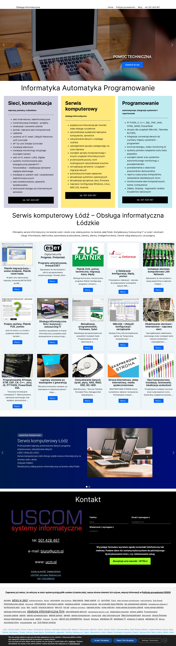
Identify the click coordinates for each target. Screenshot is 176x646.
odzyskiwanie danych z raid (98, 612)
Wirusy (162, 619)
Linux (23, 607)
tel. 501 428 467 (31, 200)
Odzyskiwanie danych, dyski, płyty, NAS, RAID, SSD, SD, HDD (88, 382)
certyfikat (105, 600)
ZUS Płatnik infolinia (46, 622)
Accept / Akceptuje (101, 640)
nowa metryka (108, 607)
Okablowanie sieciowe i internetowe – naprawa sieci (158, 327)
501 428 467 (49, 540)
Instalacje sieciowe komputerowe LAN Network (159, 272)
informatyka (40, 604)
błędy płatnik (90, 600)
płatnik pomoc (55, 615)
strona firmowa (159, 615)
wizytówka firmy (11, 622)
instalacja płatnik (72, 604)
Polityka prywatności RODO (156, 592)
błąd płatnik (78, 600)
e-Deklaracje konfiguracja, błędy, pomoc (123, 274)
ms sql (66, 607)
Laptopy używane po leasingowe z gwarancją (53, 381)
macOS (34, 607)
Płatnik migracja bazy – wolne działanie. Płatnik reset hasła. (17, 271)
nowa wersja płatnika (154, 607)
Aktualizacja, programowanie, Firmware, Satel (88, 327)
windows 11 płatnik (135, 619)
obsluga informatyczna (15, 611)
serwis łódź (96, 615)
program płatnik (11, 615)
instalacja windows (89, 604)
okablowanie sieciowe (119, 612)
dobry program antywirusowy (128, 600)
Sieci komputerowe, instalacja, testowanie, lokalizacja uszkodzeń (159, 382)
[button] (4, 45)
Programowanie (150, 612)
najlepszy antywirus (77, 607)
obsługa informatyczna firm (46, 611)
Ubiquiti (86, 619)
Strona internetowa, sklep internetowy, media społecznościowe (123, 382)
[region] (88, 45)
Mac (28, 607)
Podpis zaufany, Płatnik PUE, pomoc (17, 325)
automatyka (55, 600)
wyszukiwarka (26, 622)
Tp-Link (54, 619)
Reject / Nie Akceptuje (125, 640)
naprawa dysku (93, 607)
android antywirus (36, 600)
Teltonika (46, 619)
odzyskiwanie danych (76, 611)
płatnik (23, 615)
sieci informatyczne (111, 615)
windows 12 (151, 619)
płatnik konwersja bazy (37, 615)
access (7, 600)
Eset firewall (157, 600)
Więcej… (17, 289)
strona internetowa (13, 619)
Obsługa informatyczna (28, 7)
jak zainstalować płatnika (135, 604)
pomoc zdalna (136, 611)
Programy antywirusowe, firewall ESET (52, 264)
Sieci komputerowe (131, 615)
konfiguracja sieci (12, 607)
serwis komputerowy (80, 615)
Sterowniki (146, 615)
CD (98, 600)
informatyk (29, 604)
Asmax (46, 600)
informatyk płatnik (55, 604)
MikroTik (58, 607)
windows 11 (120, 619)
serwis (67, 615)
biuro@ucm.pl (52, 551)
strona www (28, 619)
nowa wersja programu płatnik (129, 607)
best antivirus (66, 600)
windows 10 (106, 619)
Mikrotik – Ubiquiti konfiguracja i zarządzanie (123, 327)
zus (34, 622)
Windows (95, 619)
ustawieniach (74, 644)
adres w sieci (20, 600)
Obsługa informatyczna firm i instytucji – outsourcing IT (52, 324)
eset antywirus (146, 600)
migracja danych (46, 607)
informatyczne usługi (14, 604)
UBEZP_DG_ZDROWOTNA (70, 619)
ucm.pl (51, 562)
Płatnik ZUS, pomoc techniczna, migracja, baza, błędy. (88, 272)
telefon (38, 619)
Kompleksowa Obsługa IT (158, 604)
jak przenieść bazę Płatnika (110, 604)
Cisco (113, 600)
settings (72, 641)
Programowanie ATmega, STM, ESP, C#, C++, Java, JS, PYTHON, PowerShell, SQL (17, 384)
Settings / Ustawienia (150, 640)
